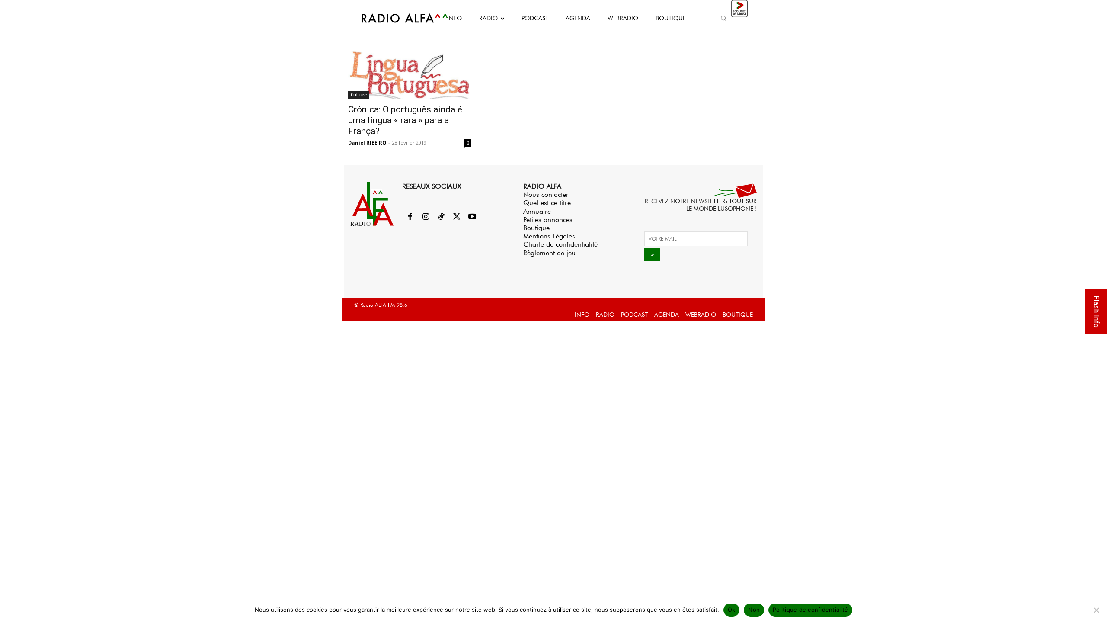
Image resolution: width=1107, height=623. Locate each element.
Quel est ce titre (547, 203)
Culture (359, 95)
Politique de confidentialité (810, 609)
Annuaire (537, 211)
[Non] (1096, 610)
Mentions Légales (549, 236)
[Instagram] (425, 217)
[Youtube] (472, 217)
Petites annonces (548, 219)
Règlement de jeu (549, 253)
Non (754, 609)
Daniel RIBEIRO (367, 142)
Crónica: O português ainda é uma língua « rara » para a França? (405, 120)
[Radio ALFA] (395, 18)
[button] (723, 18)
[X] (456, 217)
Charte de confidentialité (560, 244)
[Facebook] (410, 217)
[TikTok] (441, 217)
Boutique (536, 228)
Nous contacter (546, 194)
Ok (732, 609)
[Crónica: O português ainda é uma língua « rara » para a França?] (409, 71)
